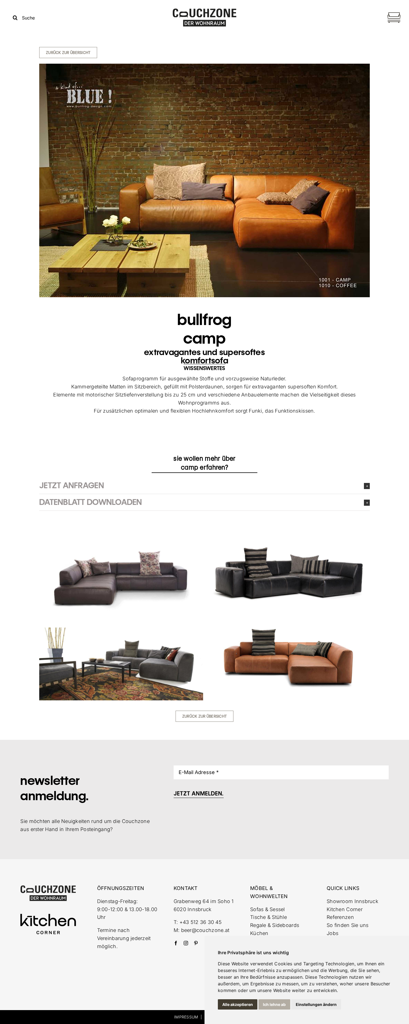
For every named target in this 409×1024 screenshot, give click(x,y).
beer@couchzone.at (205, 930)
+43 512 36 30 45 (200, 922)
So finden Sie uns (348, 925)
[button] (204, 485)
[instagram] (186, 943)
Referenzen (340, 917)
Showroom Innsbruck (352, 901)
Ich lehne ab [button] (274, 1004)
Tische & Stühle (268, 917)
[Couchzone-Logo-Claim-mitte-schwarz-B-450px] (204, 10)
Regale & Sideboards (274, 925)
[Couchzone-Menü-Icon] (394, 13)
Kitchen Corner (345, 909)
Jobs (332, 933)
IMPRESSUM (186, 1017)
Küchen (259, 933)
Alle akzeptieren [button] (237, 1004)
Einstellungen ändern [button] (316, 1004)
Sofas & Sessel (267, 909)
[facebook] (176, 943)
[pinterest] (196, 943)
